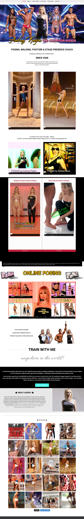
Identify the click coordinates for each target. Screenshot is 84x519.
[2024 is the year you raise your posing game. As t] (67, 448)
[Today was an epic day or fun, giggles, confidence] (50, 500)
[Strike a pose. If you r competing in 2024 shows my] (33, 465)
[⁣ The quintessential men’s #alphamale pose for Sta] (50, 431)
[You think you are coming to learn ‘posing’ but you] (50, 448)
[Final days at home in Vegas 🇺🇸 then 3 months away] (33, 448)
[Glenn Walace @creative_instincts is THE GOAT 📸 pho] (16, 448)
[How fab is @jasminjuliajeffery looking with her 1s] (33, 500)
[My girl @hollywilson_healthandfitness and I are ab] (50, 482)
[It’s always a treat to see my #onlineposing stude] (67, 431)
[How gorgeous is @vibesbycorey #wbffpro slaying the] (67, 482)
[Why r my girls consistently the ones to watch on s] (67, 465)
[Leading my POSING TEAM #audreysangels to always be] (16, 482)
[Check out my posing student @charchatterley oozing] (16, 500)
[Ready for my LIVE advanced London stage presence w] (67, 500)
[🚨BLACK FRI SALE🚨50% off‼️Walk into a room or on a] (33, 431)
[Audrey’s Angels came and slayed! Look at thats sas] (16, 465)
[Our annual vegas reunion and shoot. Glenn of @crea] (33, 482)
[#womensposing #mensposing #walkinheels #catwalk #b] (16, 431)
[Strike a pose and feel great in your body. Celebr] (50, 465)
